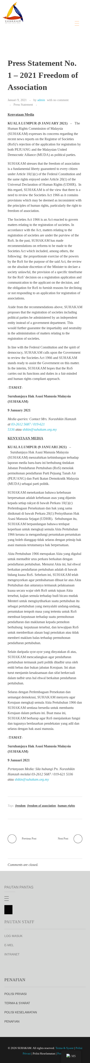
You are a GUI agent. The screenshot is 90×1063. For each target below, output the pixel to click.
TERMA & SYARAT (17, 1003)
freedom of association (41, 805)
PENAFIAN (11, 1021)
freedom (20, 805)
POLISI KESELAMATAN (20, 1012)
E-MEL (9, 945)
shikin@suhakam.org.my (39, 429)
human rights (66, 805)
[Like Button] (41, 105)
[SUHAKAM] (13, 11)
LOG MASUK (13, 936)
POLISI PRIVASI (15, 994)
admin (41, 100)
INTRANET (12, 954)
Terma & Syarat (64, 1048)
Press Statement (23, 104)
